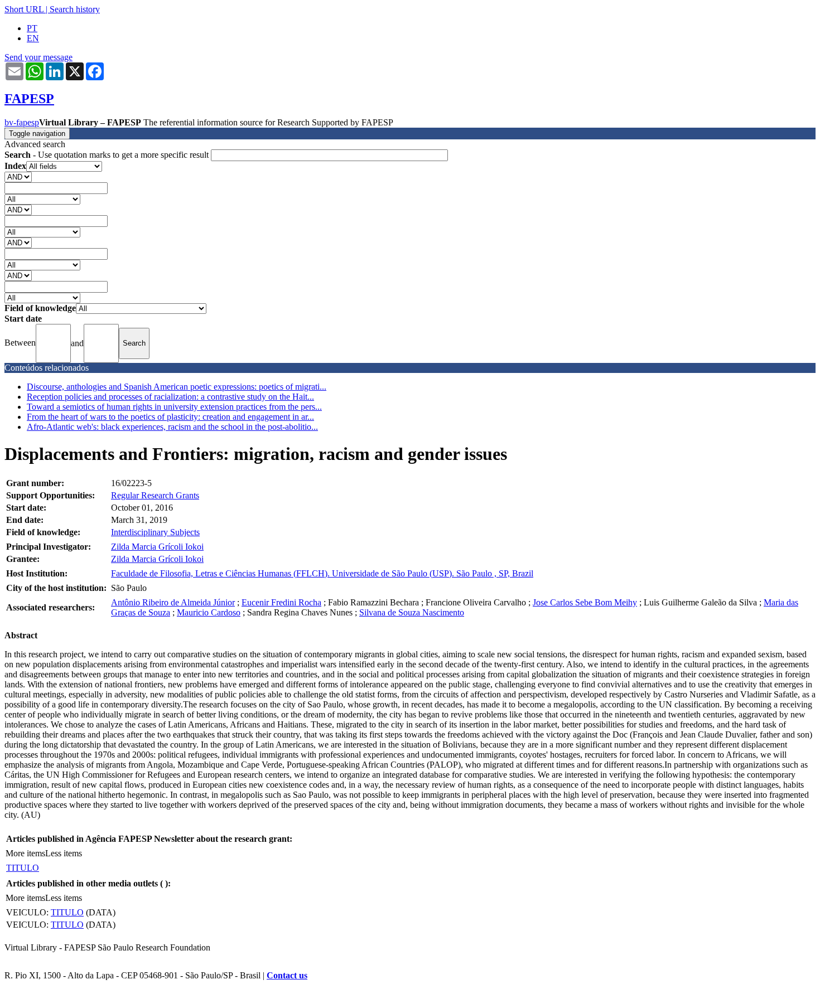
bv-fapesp (21, 122)
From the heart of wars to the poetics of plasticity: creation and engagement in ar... (170, 416)
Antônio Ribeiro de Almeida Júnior (173, 602)
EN (33, 38)
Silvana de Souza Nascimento (411, 612)
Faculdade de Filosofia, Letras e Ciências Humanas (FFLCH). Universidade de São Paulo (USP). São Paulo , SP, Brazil (322, 573)
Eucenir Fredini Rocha (281, 602)
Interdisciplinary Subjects (155, 532)
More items (25, 853)
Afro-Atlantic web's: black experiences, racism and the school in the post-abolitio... (172, 426)
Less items (63, 853)
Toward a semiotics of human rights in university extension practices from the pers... (174, 406)
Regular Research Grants (155, 495)
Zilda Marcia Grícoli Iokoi (157, 546)
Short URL (24, 9)
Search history (75, 9)
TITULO (22, 867)
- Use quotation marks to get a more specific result (107, 154)
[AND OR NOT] (18, 176)
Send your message (38, 57)
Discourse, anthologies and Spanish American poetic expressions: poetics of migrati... (176, 386)
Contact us (287, 975)
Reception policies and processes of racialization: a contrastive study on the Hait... (170, 396)
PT (32, 28)
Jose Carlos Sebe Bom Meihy (585, 602)
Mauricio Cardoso (208, 612)
